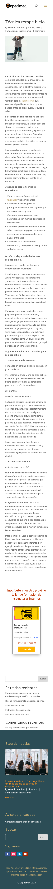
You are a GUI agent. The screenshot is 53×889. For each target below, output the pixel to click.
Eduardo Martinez (16, 27)
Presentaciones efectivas (17, 714)
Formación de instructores (18, 31)
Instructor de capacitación (17, 710)
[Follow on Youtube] (25, 854)
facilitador (12, 199)
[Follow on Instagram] (13, 854)
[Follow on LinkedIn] (19, 854)
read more (10, 797)
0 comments (39, 31)
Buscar (42, 678)
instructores (28, 100)
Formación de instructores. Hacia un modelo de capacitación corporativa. (24, 783)
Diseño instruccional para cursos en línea (24, 700)
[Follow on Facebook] (7, 854)
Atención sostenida (14, 705)
